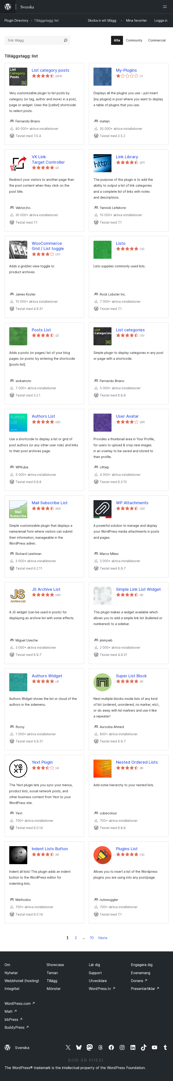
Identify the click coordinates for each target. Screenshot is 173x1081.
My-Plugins (126, 70)
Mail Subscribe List (50, 502)
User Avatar (127, 416)
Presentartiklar (145, 988)
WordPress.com (20, 1003)
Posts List (41, 330)
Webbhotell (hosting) (22, 980)
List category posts (50, 70)
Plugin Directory (16, 20)
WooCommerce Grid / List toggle (48, 246)
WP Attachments (132, 502)
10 (92, 937)
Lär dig (94, 964)
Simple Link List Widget (138, 589)
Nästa (102, 938)
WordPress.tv (102, 988)
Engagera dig (142, 964)
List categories (130, 330)
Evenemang (140, 973)
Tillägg (52, 980)
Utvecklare (98, 980)
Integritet (12, 988)
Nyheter (11, 973)
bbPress (14, 1019)
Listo (120, 243)
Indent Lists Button (50, 848)
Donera (139, 980)
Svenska (22, 1047)
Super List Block (131, 675)
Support (95, 973)
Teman (52, 973)
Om (7, 964)
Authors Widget (47, 675)
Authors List (43, 416)
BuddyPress (17, 1027)
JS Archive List (46, 589)
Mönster (54, 988)
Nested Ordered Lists (137, 762)
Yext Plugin (42, 762)
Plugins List (127, 848)
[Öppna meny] (166, 7)
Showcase (55, 964)
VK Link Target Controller (48, 159)
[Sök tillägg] (65, 40)
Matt (11, 1011)
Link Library (127, 156)
